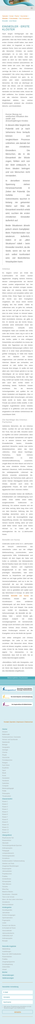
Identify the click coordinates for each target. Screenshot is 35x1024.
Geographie (6, 747)
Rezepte (5, 941)
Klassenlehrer (6, 840)
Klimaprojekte (6, 881)
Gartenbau (5, 783)
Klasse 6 (5, 814)
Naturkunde (6, 742)
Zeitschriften (6, 967)
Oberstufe (5, 843)
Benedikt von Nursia (21, 596)
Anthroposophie (7, 848)
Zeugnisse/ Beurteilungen (10, 866)
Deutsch (5, 732)
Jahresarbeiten (7, 871)
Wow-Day (5, 889)
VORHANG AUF (7, 935)
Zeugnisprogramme (8, 961)
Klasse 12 (5, 830)
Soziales (5, 886)
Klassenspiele (6, 868)
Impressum (20, 722)
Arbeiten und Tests (8, 863)
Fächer (17, 16)
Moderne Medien (7, 891)
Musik (4, 773)
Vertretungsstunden (8, 856)
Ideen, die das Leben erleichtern (12, 899)
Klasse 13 (5, 832)
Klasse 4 (5, 809)
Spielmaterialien (7, 918)
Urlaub (4, 969)
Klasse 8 (5, 819)
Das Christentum (24, 18)
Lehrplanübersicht (8, 853)
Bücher (4, 972)
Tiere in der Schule (8, 897)
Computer (5, 786)
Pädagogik (5, 850)
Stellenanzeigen (8, 978)
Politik (4, 791)
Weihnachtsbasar (7, 904)
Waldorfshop (6, 949)
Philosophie (6, 793)
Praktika (4, 876)
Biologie (5, 744)
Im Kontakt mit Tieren (9, 928)
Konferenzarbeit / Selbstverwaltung (13, 861)
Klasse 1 (5, 801)
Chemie (4, 752)
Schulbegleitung (7, 964)
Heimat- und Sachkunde (10, 739)
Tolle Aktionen (6, 884)
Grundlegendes (7, 910)
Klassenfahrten (7, 956)
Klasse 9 (5, 822)
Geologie (5, 750)
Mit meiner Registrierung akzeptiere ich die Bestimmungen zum (17, 1007)
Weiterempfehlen (12, 678)
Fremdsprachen (7, 760)
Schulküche (6, 902)
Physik (4, 755)
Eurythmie (5, 768)
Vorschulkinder (7, 930)
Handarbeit (5, 778)
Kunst (4, 775)
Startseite (5, 16)
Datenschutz (29, 722)
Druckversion (23, 678)
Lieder (4, 923)
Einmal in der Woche (9, 925)
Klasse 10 (5, 824)
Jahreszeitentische (8, 933)
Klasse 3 (5, 806)
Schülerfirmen (6, 879)
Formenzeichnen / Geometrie (11, 737)
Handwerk (5, 780)
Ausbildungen (6, 951)
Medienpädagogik (8, 788)
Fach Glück (6, 765)
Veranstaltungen (8, 975)
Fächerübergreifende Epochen (12, 845)
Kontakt (6, 722)
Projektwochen (7, 874)
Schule (11, 16)
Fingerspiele (6, 920)
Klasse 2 (5, 804)
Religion (5, 762)
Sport (4, 770)
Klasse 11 (5, 827)
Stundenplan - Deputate (9, 894)
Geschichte (24, 16)
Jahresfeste (6, 912)
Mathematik (6, 734)
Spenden (13, 722)
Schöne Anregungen (8, 915)
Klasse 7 (5, 817)
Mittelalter (5, 18)
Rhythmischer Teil (8, 838)
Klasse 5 (5, 812)
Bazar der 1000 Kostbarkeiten (11, 954)
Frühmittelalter (13, 18)
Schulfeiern (6, 858)
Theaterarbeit (6, 796)
